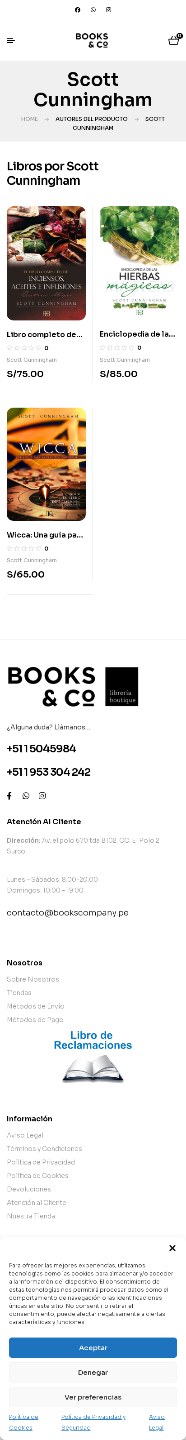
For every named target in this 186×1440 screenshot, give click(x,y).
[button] (172, 1248)
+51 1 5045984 (41, 749)
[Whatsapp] (93, 9)
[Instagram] (108, 9)
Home (29, 119)
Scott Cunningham (32, 359)
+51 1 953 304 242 (48, 772)
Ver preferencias (93, 1397)
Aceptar (93, 1347)
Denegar (93, 1372)
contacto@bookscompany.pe (68, 913)
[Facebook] (77, 9)
